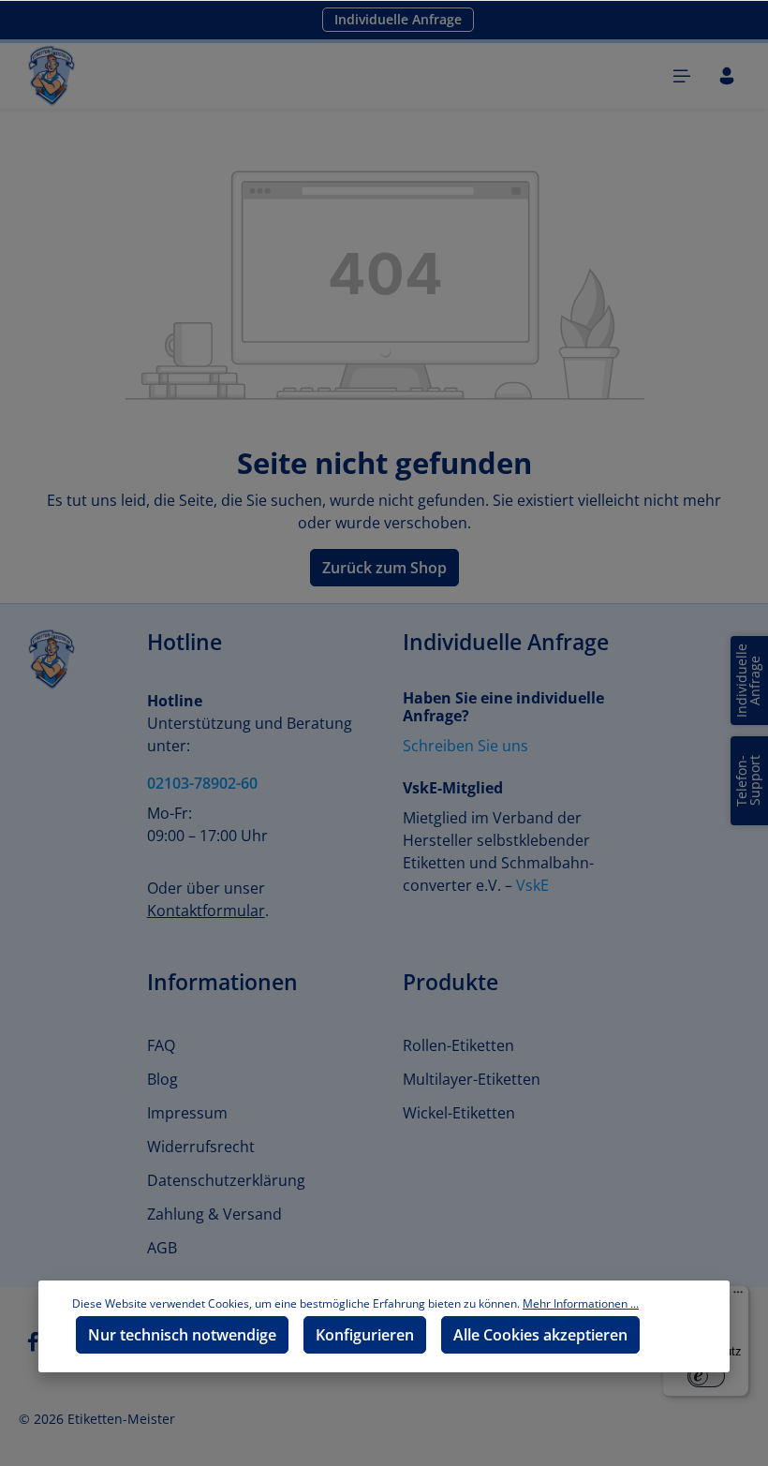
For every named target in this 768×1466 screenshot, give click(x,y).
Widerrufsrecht (201, 1146)
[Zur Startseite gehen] (51, 76)
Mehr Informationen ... (581, 1303)
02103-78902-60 (202, 783)
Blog (162, 1079)
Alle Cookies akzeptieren (540, 1335)
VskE (532, 885)
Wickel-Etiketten (459, 1113)
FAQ (161, 1045)
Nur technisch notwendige (182, 1335)
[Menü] (682, 76)
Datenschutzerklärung (226, 1180)
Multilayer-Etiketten (471, 1079)
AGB (162, 1247)
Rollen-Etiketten (458, 1045)
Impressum (187, 1113)
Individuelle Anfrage (398, 19)
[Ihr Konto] (727, 76)
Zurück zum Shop (384, 567)
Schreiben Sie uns (465, 745)
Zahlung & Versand (214, 1214)
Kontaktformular (206, 910)
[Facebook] (34, 1347)
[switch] (706, 1376)
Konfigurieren (365, 1335)
